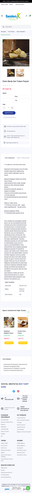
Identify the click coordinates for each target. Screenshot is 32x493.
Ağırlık (4, 93)
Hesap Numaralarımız (6, 472)
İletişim (3, 452)
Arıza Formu (4, 445)
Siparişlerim (20, 448)
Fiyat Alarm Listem (22, 455)
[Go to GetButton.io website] (28, 491)
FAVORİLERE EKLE (10, 117)
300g (16, 96)
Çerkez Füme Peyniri (22, 332)
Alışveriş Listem (21, 452)
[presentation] (25, 312)
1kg (16, 100)
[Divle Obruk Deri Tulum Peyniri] (16, 52)
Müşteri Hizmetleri (6, 450)
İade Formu (4, 448)
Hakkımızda (4, 468)
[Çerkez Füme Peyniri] (22, 322)
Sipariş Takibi (4, 443)
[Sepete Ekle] (9, 342)
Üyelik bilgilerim (21, 443)
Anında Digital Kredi (6, 477)
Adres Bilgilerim (21, 445)
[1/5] (4, 85)
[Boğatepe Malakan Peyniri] (9, 322)
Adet (4, 104)
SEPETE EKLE (9, 113)
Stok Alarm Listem (22, 450)
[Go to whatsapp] (28, 488)
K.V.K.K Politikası (5, 475)
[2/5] (5, 85)
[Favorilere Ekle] (13, 316)
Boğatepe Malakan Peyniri (8, 332)
